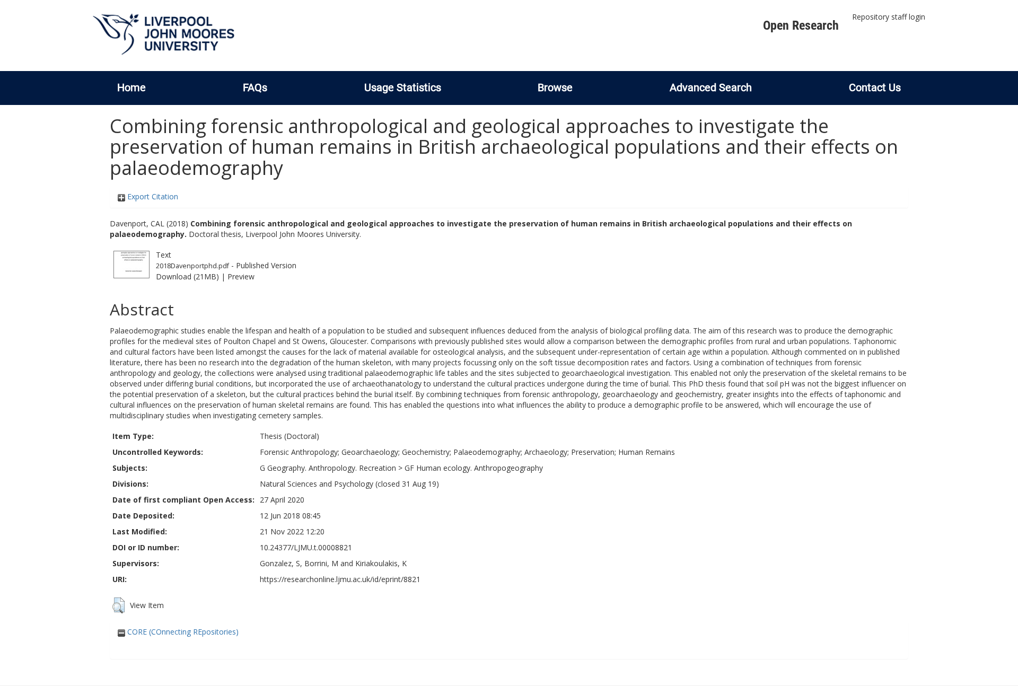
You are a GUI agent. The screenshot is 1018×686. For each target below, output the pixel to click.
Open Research (801, 25)
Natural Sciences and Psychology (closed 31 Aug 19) (349, 484)
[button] (118, 605)
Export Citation (151, 196)
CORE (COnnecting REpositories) (182, 632)
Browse (555, 87)
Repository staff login (888, 17)
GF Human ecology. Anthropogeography (474, 468)
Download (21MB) (187, 276)
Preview (240, 276)
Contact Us (875, 87)
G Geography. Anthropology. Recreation (328, 468)
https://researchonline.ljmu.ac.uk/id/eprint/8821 (340, 579)
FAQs (255, 87)
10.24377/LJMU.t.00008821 (306, 547)
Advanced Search (711, 87)
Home (131, 87)
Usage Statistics (402, 87)
